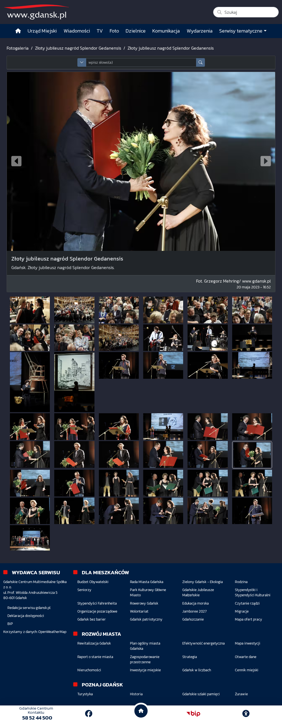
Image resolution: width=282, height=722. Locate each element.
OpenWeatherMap (52, 631)
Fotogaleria (18, 48)
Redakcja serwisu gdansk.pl (28, 607)
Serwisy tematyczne (240, 30)
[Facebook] (88, 713)
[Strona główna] (18, 31)
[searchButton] (200, 62)
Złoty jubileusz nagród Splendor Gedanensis (78, 48)
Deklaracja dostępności (25, 615)
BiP (10, 623)
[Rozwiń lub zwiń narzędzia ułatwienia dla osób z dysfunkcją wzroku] (246, 713)
